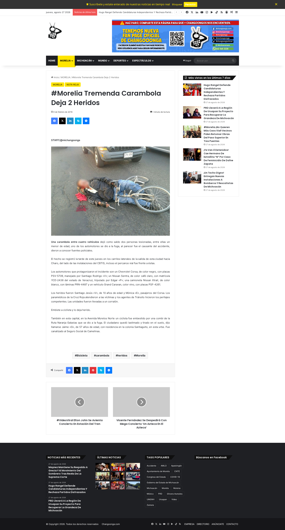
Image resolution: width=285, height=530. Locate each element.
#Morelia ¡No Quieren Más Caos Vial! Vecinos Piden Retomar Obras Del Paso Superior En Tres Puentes (218, 134)
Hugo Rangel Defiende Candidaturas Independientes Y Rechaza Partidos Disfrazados (217, 92)
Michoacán (152, 488)
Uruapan (163, 499)
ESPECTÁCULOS (141, 60)
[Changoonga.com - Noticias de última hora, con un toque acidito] (54, 30)
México (150, 494)
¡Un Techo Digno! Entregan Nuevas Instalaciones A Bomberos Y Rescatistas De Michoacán (218, 179)
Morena (176, 488)
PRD (160, 494)
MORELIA (65, 60)
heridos (122, 355)
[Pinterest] (93, 370)
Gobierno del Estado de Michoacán (163, 482)
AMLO (164, 465)
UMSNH (150, 499)
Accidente (151, 465)
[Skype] (78, 121)
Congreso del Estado (156, 477)
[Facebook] (54, 121)
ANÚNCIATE (218, 524)
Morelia (140, 355)
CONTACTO (232, 524)
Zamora (150, 505)
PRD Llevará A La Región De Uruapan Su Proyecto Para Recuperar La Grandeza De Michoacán (219, 113)
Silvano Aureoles (174, 494)
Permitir (190, 4)
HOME (51, 60)
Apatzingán (176, 465)
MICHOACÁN (84, 60)
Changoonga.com (111, 524)
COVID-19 (175, 477)
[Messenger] (86, 121)
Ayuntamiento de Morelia (158, 471)
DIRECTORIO (203, 524)
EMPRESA (189, 524)
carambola (102, 355)
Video (174, 499)
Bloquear (177, 4)
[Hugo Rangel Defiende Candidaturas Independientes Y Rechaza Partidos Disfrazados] (192, 89)
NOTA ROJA (73, 84)
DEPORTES (119, 60)
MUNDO (102, 60)
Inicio (56, 77)
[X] (62, 121)
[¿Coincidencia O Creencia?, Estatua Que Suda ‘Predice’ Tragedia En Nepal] (118, 485)
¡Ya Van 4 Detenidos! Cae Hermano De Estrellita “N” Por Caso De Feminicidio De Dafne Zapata (218, 156)
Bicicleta (82, 355)
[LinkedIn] (70, 121)
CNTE (177, 471)
